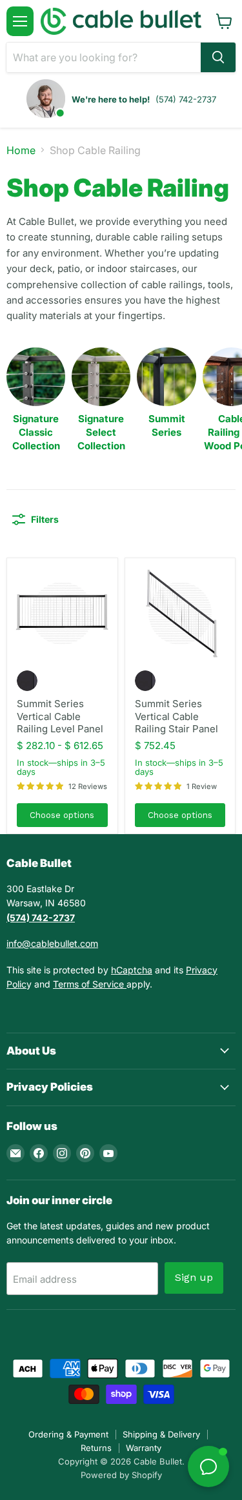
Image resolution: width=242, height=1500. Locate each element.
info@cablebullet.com (52, 943)
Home (20, 150)
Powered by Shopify (121, 1475)
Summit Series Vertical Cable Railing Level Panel (60, 716)
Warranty (143, 1448)
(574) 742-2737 (186, 99)
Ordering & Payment (68, 1434)
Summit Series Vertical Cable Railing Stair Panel (176, 716)
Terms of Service (89, 984)
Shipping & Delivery (161, 1434)
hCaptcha (131, 969)
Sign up (194, 1277)
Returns (96, 1448)
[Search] (218, 57)
